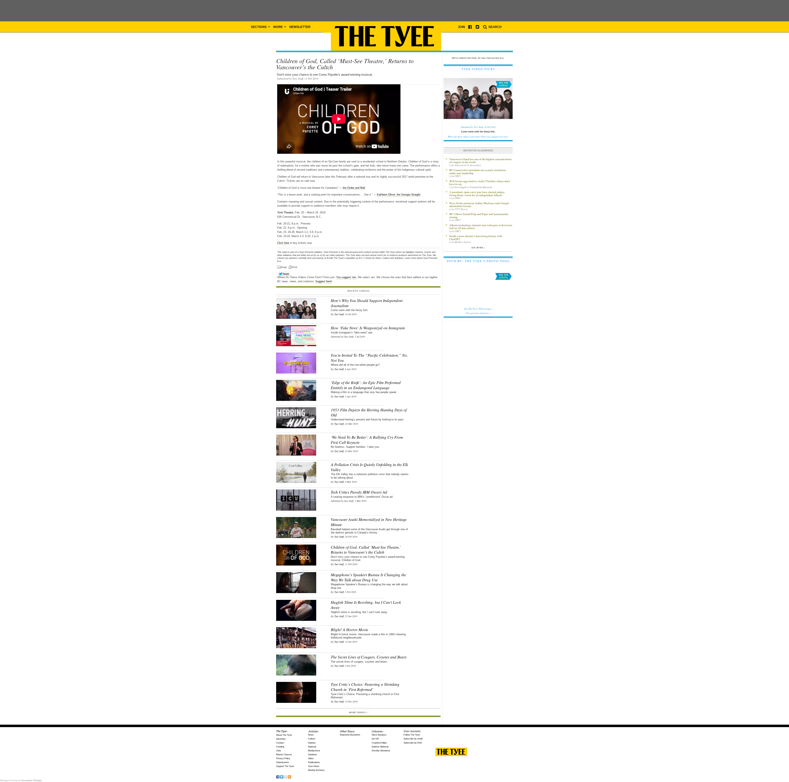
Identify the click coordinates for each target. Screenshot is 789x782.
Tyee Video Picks (478, 69)
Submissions (282, 762)
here (279, 261)
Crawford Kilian (379, 743)
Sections (259, 27)
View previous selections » (478, 313)
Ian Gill (375, 738)
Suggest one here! (499, 136)
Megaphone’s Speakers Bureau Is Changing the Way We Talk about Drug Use (368, 577)
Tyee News (313, 766)
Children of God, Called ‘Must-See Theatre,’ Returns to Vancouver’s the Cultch (366, 550)
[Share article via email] (282, 267)
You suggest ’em (346, 277)
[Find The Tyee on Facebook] (277, 776)
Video (311, 758)
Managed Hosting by (21, 780)
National (312, 746)
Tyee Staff (339, 314)
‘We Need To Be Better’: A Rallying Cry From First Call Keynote (367, 440)
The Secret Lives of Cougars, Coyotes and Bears (368, 656)
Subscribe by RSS (413, 743)
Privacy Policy (283, 758)
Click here (283, 242)
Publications (314, 762)
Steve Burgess (379, 734)
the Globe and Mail (354, 187)
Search (495, 27)
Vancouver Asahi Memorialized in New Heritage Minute (369, 522)
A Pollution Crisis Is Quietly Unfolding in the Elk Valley (369, 467)
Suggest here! (323, 281)
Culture (311, 738)
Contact (280, 743)
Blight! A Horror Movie (349, 629)
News (311, 734)
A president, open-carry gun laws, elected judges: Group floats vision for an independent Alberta (477, 195)
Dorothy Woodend (381, 750)
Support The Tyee (285, 766)
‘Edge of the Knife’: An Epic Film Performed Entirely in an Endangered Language (366, 385)
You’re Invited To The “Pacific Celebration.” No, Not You (369, 358)
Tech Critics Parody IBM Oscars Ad (359, 492)
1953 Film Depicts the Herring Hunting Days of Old (369, 412)
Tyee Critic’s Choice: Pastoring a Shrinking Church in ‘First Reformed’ (365, 687)
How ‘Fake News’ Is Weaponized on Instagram (368, 327)
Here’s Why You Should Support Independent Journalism (367, 303)
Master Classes (284, 754)
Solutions (312, 754)
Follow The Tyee (412, 734)
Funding (280, 746)
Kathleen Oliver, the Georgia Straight (398, 194)
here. (502, 57)
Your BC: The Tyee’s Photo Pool (478, 261)
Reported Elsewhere (350, 734)
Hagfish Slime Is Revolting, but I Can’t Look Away (366, 605)
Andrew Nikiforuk (380, 746)
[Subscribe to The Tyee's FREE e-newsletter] (285, 776)
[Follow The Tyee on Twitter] (281, 776)
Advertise (281, 739)
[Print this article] (293, 267)
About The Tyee (284, 735)
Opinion (312, 743)
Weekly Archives (316, 770)
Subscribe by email (413, 738)
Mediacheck (314, 750)
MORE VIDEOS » (358, 712)
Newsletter (299, 27)
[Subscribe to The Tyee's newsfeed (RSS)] (289, 776)
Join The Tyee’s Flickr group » (478, 308)
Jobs (278, 750)
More (278, 27)
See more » (478, 247)
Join (461, 27)
